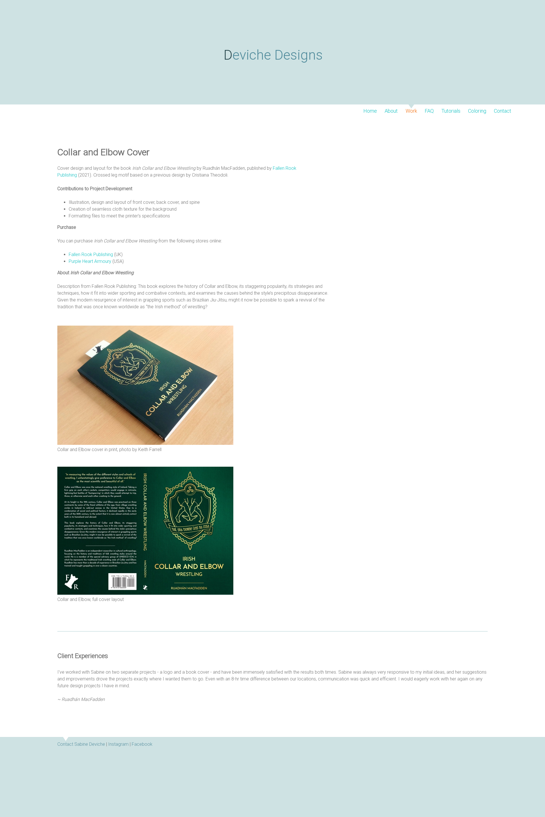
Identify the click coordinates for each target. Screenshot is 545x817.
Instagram (118, 744)
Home (370, 111)
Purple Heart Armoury (90, 261)
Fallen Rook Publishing (91, 254)
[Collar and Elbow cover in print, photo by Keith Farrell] (145, 443)
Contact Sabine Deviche (81, 744)
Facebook (142, 744)
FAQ (429, 111)
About (391, 111)
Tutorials (450, 111)
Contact (502, 111)
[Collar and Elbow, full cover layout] (145, 593)
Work (411, 111)
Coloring (477, 111)
